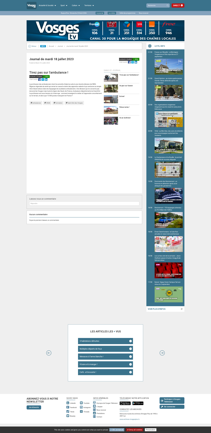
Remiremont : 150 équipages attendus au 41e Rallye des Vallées (168, 209)
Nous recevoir (143, 13)
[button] (48, 353)
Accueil (51, 46)
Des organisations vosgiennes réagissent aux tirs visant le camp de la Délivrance (168, 107)
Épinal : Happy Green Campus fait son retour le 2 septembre (167, 283)
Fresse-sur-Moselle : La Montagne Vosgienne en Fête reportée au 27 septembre (166, 54)
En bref (121, 96)
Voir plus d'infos (157, 309)
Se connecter (169, 407)
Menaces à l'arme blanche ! (91, 356)
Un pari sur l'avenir (126, 86)
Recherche (168, 5)
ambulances (36, 103)
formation (58, 103)
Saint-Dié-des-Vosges (75, 103)
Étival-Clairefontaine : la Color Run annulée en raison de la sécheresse (167, 233)
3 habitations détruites (89, 341)
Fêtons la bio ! (124, 107)
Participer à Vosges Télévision (172, 400)
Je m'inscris (34, 407)
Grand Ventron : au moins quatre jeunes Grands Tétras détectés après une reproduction (168, 81)
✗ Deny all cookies (134, 430)
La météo (112, 13)
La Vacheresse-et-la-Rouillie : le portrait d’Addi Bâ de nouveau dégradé (168, 158)
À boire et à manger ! (88, 364)
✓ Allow (136, 59)
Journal (60, 46)
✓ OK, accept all (116, 430)
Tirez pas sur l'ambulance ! (129, 75)
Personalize (150, 430)
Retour (34, 46)
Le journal (99, 13)
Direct (176, 5)
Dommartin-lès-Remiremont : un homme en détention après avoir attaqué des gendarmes (166, 183)
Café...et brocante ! (88, 372)
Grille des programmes (127, 13)
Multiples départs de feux (91, 349)
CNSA (48, 103)
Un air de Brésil (124, 118)
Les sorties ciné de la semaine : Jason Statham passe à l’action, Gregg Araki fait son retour (168, 258)
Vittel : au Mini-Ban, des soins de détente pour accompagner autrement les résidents (169, 133)
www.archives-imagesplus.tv (130, 419)
